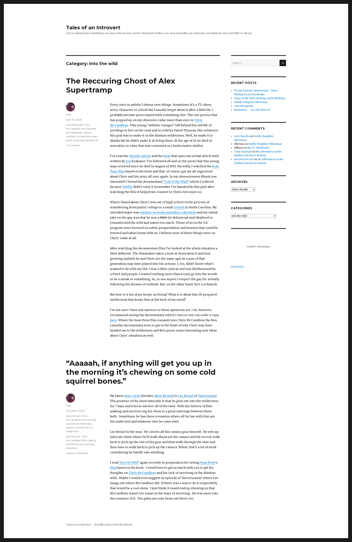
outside (70, 136)
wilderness (72, 431)
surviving (78, 140)
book (166, 156)
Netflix (127, 187)
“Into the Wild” (129, 462)
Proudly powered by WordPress (113, 524)
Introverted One (243, 159)
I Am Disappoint (244, 106)
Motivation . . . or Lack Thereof (252, 109)
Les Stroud (186, 396)
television (71, 448)
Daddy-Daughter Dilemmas (250, 102)
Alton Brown (163, 396)
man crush (132, 396)
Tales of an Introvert (93, 27)
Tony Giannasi (243, 151)
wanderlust (91, 140)
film (121, 171)
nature (87, 132)
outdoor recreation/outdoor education (168, 212)
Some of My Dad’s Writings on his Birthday (259, 98)
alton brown (73, 415)
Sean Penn (207, 462)
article (146, 156)
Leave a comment (77, 453)
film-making (89, 440)
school (179, 207)
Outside (134, 156)
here (113, 320)
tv (92, 427)
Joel (68, 114)
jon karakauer (74, 132)
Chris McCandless (142, 473)
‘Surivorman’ (207, 396)
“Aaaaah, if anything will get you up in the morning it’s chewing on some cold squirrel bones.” (141, 372)
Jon (128, 161)
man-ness (85, 423)
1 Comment (73, 145)
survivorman (82, 427)
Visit (237, 266)
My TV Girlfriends (258, 147)
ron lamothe (83, 136)
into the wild (89, 128)
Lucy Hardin (241, 136)
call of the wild (74, 124)
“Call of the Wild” (176, 181)
